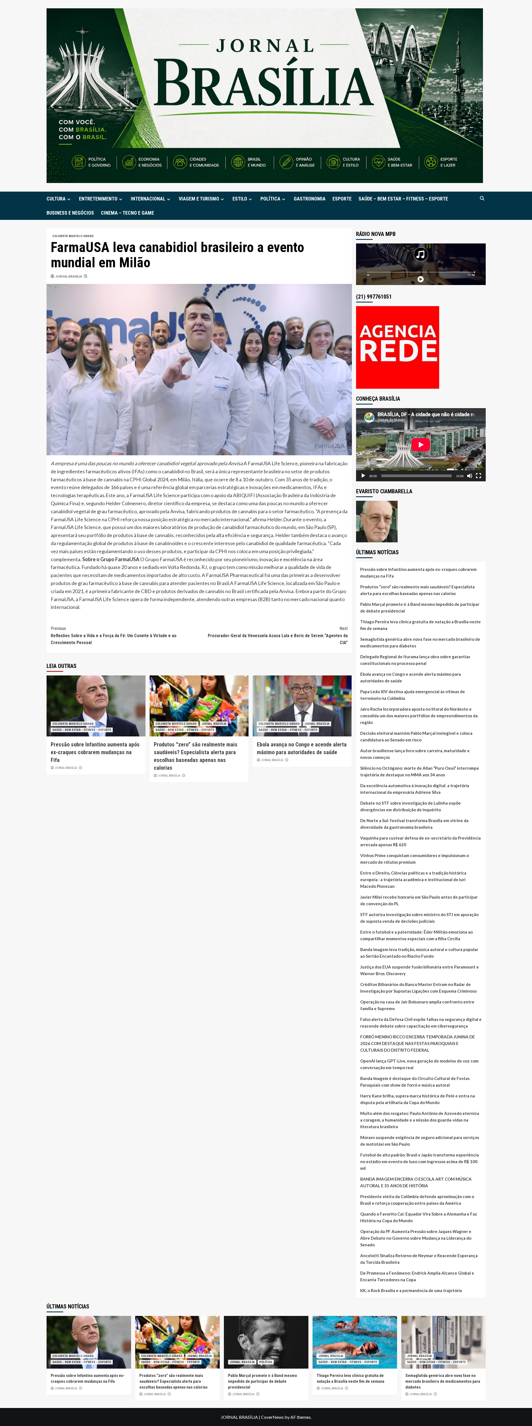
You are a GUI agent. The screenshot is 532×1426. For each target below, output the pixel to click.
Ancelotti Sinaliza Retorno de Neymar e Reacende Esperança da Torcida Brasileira (419, 1259)
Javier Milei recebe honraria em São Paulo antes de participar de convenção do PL (419, 900)
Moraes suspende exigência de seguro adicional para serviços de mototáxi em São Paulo (419, 1141)
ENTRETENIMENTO (98, 199)
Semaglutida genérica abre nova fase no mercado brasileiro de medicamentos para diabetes (420, 642)
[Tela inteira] (478, 476)
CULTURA (56, 199)
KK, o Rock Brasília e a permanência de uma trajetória (411, 1290)
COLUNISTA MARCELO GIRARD (73, 236)
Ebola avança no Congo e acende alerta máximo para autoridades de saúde (410, 677)
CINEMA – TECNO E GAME (127, 213)
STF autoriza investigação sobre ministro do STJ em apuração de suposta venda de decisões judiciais (419, 918)
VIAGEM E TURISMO (199, 199)
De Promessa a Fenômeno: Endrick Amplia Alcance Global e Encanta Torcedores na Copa (417, 1276)
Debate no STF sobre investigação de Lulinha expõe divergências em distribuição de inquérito (410, 806)
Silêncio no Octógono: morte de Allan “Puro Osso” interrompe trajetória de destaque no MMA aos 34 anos (419, 771)
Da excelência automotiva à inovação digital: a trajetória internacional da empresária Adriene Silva (414, 789)
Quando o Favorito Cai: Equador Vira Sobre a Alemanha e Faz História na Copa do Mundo (418, 1217)
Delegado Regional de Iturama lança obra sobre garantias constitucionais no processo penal (415, 660)
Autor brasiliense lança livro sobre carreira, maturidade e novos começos (415, 754)
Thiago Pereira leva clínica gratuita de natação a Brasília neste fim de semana (420, 625)
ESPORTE (342, 199)
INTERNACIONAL (148, 199)
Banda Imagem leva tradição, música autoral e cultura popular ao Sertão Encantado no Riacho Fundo (419, 953)
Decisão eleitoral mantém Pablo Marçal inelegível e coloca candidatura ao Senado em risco (416, 736)
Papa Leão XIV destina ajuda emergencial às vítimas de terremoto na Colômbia (412, 695)
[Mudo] (469, 476)
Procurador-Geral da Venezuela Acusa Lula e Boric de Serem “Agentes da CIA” (278, 635)
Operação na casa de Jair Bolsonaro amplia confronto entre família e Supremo (417, 1005)
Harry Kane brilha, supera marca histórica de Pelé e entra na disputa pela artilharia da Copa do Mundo (417, 1099)
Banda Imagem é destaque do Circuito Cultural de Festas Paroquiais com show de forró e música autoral (415, 1081)
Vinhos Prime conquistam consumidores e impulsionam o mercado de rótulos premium (414, 859)
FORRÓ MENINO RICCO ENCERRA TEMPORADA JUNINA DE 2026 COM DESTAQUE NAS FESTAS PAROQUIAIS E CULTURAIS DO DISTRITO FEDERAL (417, 1043)
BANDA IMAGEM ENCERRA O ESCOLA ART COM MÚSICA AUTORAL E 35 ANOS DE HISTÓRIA (416, 1182)
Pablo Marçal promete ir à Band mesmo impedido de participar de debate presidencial (419, 607)
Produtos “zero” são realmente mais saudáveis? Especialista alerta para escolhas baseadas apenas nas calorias (417, 590)
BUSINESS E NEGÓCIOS (70, 213)
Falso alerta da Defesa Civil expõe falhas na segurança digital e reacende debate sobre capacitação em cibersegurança (421, 1022)
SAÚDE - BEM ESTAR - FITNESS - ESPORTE (81, 730)
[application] (421, 444)
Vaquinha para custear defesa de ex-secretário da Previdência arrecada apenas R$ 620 (420, 841)
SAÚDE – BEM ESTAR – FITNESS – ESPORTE (403, 199)
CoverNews (272, 1417)
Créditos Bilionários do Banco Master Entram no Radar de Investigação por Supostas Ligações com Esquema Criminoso (418, 987)
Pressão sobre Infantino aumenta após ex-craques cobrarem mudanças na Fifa (95, 752)
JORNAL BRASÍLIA (68, 276)
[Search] (482, 198)
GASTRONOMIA (310, 199)
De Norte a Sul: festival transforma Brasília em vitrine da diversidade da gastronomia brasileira (414, 824)
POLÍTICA (270, 199)
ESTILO (239, 199)
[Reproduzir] (363, 476)
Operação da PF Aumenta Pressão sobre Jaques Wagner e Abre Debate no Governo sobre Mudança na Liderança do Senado (415, 1238)
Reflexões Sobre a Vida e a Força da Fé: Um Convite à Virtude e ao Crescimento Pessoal (114, 635)
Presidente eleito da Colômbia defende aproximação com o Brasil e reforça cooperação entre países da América (417, 1200)
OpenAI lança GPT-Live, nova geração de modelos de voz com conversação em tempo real (419, 1064)
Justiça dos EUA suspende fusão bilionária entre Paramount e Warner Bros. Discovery (419, 970)
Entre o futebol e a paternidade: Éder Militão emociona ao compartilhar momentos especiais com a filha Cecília (416, 935)
